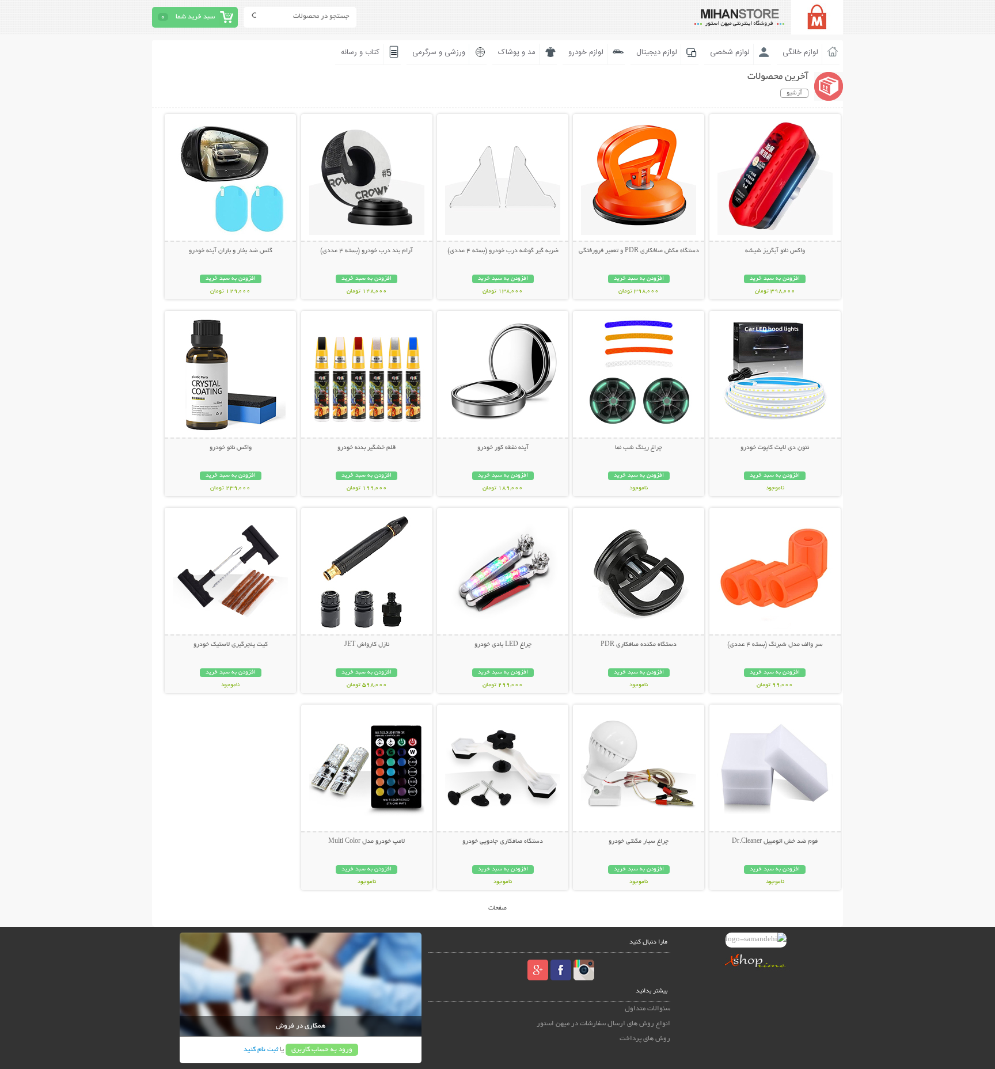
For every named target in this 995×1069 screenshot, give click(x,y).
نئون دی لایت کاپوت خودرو (774, 447)
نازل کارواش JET (366, 644)
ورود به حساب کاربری (321, 1049)
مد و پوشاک (517, 52)
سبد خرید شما (195, 17)
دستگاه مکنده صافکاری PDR (639, 644)
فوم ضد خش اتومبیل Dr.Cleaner (775, 841)
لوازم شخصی (730, 52)
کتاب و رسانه (360, 52)
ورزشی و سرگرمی (438, 52)
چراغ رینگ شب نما (638, 447)
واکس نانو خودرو (231, 447)
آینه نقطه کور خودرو (503, 447)
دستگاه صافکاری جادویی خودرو (502, 841)
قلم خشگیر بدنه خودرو (366, 447)
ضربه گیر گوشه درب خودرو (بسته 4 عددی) (503, 251)
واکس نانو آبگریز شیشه (775, 251)
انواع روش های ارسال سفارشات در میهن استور (603, 1024)
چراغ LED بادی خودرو (502, 644)
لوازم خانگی (800, 52)
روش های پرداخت (645, 1039)
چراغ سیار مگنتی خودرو (639, 841)
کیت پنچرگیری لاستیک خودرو (230, 644)
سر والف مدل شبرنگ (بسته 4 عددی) (775, 644)
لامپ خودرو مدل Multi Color (366, 841)
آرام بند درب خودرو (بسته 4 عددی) (366, 251)
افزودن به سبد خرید (775, 279)
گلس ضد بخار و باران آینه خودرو (230, 251)
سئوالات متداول (647, 1009)
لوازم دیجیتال (656, 52)
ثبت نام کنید (261, 1049)
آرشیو (794, 93)
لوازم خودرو (585, 52)
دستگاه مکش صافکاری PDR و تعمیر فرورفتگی (639, 251)
